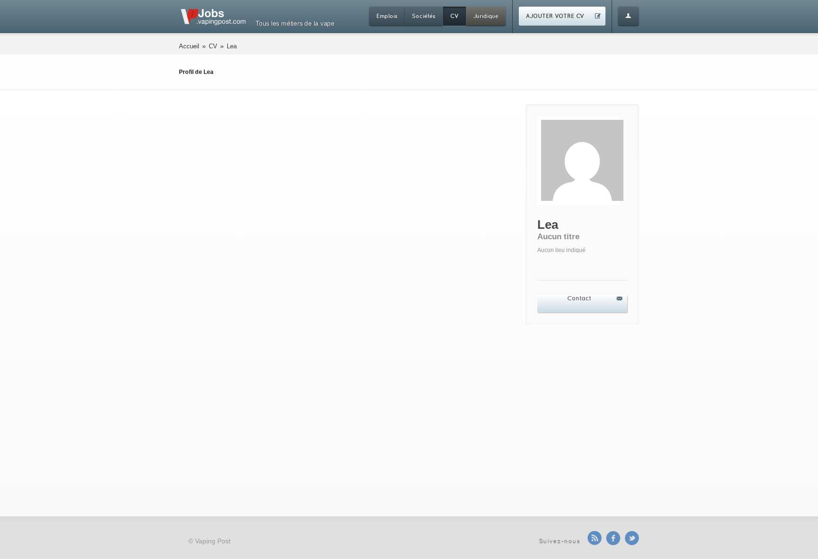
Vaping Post (213, 541)
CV (454, 16)
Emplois (387, 16)
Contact (579, 298)
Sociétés (424, 16)
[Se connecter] (628, 16)
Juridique (485, 16)
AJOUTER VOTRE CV (555, 16)
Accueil (189, 46)
